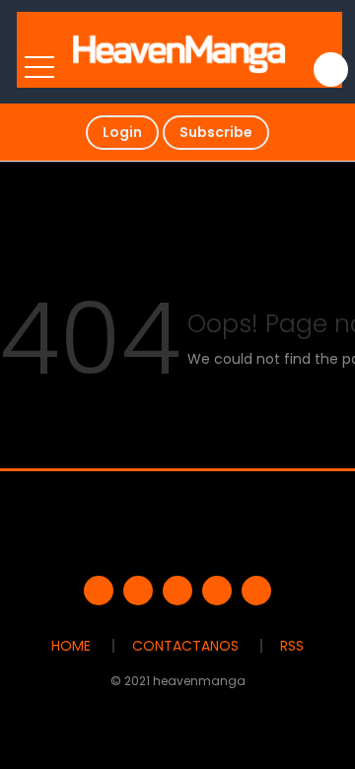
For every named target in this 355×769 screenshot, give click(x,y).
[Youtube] (177, 590)
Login (122, 132)
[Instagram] (256, 590)
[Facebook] (98, 590)
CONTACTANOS (185, 646)
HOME (71, 646)
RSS (292, 646)
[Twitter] (138, 590)
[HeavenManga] (180, 49)
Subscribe (215, 132)
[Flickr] (217, 590)
